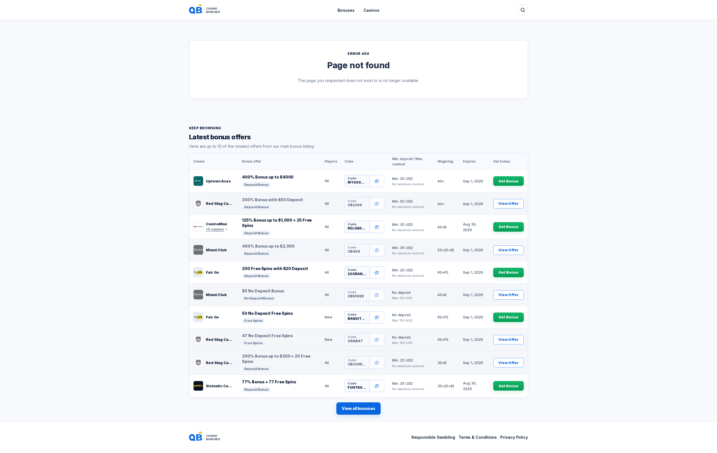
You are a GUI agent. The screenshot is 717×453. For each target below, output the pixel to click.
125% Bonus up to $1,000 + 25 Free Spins (277, 223)
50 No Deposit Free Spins (267, 313)
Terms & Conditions (477, 437)
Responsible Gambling (433, 437)
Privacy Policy (514, 437)
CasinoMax (216, 224)
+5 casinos (215, 229)
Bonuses (345, 10)
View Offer (508, 203)
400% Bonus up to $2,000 (268, 246)
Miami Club (216, 250)
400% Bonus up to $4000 (268, 177)
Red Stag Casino (220, 203)
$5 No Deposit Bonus (263, 290)
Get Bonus (508, 181)
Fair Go (212, 272)
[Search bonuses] (522, 10)
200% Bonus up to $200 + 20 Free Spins (276, 359)
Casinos (372, 10)
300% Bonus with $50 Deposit (272, 199)
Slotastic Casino (220, 386)
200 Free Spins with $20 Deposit (275, 268)
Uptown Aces (218, 181)
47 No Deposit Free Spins (267, 335)
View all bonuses (358, 408)
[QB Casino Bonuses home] (209, 10)
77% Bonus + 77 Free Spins (269, 381)
